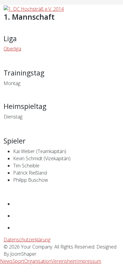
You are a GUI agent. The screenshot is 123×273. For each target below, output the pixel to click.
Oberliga (12, 48)
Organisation (37, 261)
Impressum (89, 261)
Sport (18, 261)
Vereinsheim (64, 261)
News (6, 261)
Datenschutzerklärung (27, 239)
